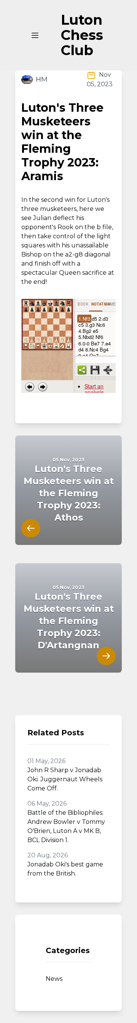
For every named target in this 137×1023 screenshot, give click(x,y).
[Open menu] (35, 35)
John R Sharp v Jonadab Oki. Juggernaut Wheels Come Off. (64, 779)
